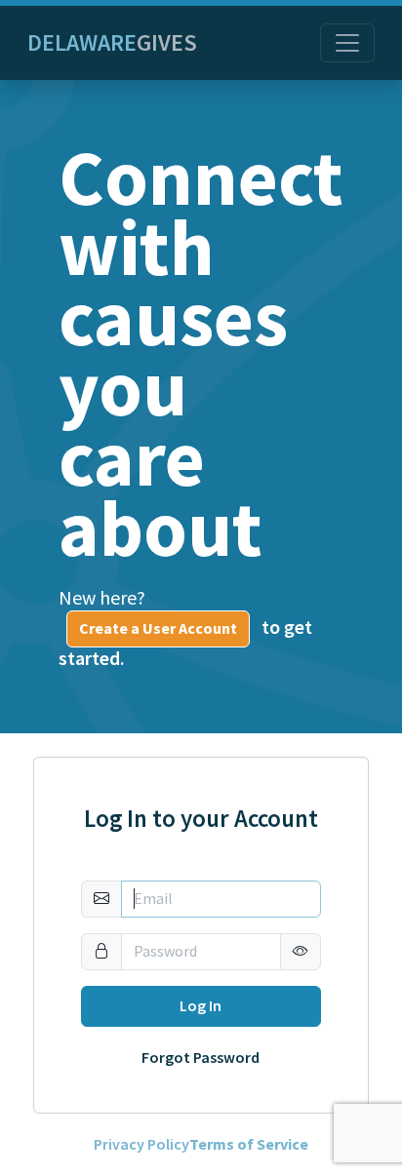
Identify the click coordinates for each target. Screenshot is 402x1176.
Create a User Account (158, 628)
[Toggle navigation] (347, 42)
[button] (300, 951)
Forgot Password (200, 1058)
